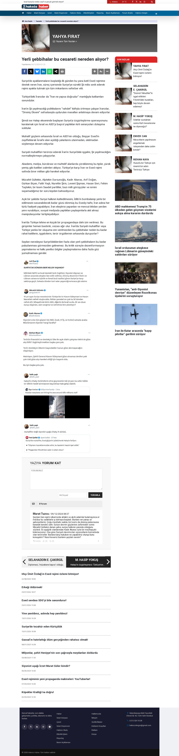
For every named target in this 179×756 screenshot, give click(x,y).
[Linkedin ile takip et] (140, 2)
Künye (94, 734)
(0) (46, 541)
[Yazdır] (62, 71)
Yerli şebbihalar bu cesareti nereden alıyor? (61, 21)
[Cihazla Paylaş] (56, 71)
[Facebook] (24, 71)
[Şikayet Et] (98, 541)
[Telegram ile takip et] (49, 727)
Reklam (94, 730)
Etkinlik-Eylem (88, 13)
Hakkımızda (96, 714)
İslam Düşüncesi (60, 13)
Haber (29, 13)
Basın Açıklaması (113, 13)
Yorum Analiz (127, 13)
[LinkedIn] (43, 71)
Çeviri (50, 13)
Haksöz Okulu (75, 13)
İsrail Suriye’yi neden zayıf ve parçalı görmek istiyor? (44, 2)
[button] (94, 71)
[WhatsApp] (49, 71)
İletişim (94, 718)
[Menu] (156, 13)
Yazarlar (39, 21)
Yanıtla (38, 541)
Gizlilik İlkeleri (97, 722)
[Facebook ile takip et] (133, 2)
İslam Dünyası (39, 13)
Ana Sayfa (28, 21)
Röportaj (100, 13)
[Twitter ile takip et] (136, 2)
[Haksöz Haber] (35, 7)
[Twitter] (31, 71)
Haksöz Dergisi (141, 13)
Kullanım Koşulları (99, 726)
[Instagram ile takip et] (144, 2)
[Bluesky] (37, 71)
